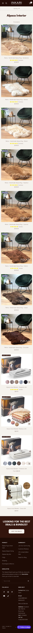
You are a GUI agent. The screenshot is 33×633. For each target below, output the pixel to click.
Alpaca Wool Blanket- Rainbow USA (16, 429)
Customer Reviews (23, 549)
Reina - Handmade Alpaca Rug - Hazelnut (16, 183)
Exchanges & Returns (8, 564)
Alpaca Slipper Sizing (8, 551)
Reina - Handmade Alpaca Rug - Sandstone (16, 58)
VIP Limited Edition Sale (23, 553)
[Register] (28, 581)
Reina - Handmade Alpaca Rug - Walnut (16, 266)
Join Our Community (24, 545)
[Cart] (30, 3)
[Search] (6, 3)
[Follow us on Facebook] (4, 592)
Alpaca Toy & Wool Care (7, 547)
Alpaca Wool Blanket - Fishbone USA (16, 468)
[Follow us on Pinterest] (12, 592)
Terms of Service (23, 603)
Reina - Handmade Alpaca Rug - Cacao (17, 307)
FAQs (3, 557)
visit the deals (16, 531)
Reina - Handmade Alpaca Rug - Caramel (16, 224)
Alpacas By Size (6, 554)
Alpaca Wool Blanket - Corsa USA (16, 508)
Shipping (4, 560)
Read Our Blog (22, 557)
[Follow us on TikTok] (8, 596)
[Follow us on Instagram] (8, 592)
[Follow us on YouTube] (4, 596)
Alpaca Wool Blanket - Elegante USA (16, 387)
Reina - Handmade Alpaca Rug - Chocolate (16, 347)
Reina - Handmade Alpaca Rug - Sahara (16, 99)
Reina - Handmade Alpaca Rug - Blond (16, 141)
